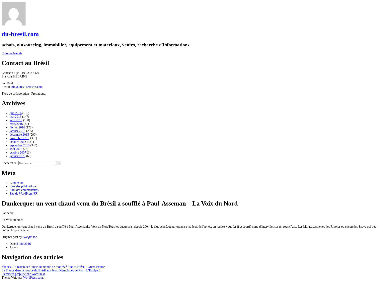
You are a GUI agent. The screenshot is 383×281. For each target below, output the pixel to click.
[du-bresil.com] (14, 24)
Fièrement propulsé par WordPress (23, 274)
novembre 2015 (19, 138)
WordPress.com (33, 277)
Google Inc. (30, 237)
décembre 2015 (19, 134)
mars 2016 (16, 123)
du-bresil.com (20, 34)
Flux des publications (23, 186)
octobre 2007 (18, 152)
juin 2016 (16, 113)
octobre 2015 (18, 141)
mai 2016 (15, 116)
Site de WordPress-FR (24, 193)
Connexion (17, 182)
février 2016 (17, 127)
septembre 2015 (20, 145)
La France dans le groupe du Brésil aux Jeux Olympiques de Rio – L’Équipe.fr (51, 270)
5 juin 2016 (23, 243)
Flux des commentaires (24, 190)
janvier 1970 (17, 156)
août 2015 (16, 149)
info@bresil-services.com (26, 86)
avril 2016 (16, 120)
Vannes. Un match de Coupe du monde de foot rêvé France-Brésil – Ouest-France (53, 266)
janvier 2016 (17, 131)
